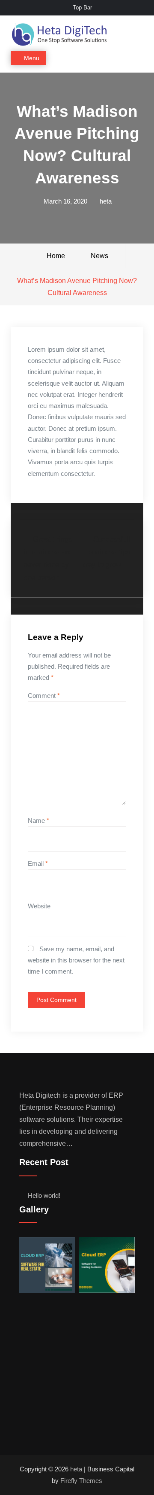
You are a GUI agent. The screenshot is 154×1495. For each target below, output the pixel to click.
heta (106, 201)
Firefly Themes (81, 1480)
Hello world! (44, 1195)
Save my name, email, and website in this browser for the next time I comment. (76, 960)
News (99, 255)
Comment (44, 695)
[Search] (135, 58)
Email (38, 863)
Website (39, 906)
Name (38, 820)
